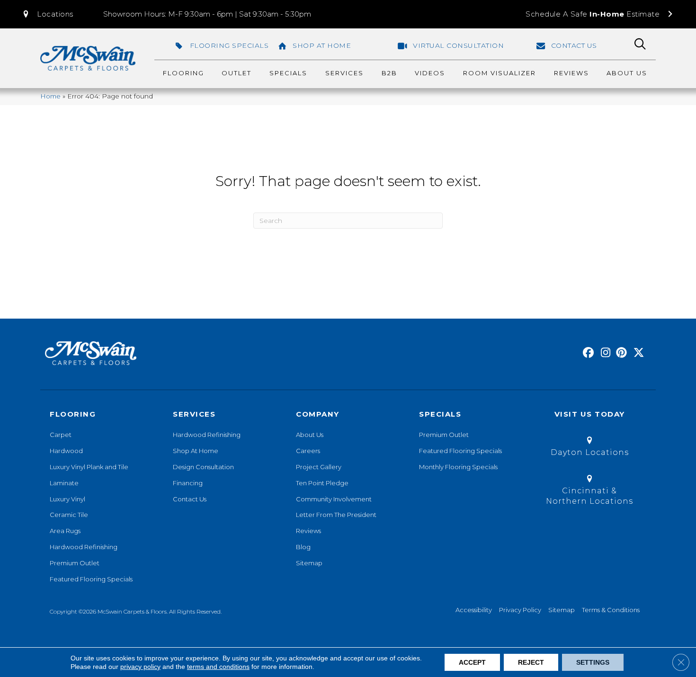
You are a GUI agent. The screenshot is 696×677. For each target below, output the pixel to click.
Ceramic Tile (69, 514)
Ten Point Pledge (322, 483)
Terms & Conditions (611, 610)
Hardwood (66, 450)
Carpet (60, 434)
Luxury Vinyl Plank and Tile (89, 467)
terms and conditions (218, 666)
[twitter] (636, 353)
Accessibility (473, 610)
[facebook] (587, 353)
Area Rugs (65, 530)
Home (50, 96)
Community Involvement (334, 499)
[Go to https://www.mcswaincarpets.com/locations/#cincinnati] (589, 492)
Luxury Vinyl (67, 499)
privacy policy (140, 666)
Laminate (64, 483)
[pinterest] (620, 353)
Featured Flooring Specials (91, 579)
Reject (531, 662)
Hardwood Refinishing (83, 547)
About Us (309, 434)
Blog (303, 547)
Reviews (308, 530)
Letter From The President (336, 514)
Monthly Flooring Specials (458, 467)
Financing (188, 483)
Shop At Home (195, 450)
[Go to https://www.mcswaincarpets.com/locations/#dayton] (589, 448)
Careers (308, 450)
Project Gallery (318, 467)
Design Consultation (203, 467)
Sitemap (309, 563)
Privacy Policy (520, 610)
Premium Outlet (74, 563)
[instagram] (603, 353)
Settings (592, 662)
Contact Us (189, 499)
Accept (472, 662)
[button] (47, 14)
